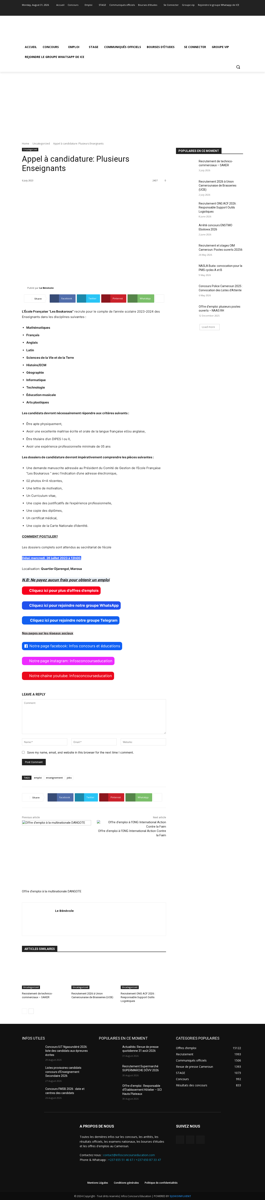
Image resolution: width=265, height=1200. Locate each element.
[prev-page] (24, 1011)
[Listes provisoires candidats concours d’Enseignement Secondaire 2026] (32, 1073)
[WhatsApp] (200, 1140)
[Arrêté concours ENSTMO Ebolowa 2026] (186, 230)
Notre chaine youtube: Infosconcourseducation (70, 676)
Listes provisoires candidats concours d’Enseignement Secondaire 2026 (63, 1071)
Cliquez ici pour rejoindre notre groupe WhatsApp (74, 605)
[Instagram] (234, 10)
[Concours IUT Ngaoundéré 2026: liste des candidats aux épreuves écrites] (32, 1052)
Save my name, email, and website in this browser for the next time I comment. (80, 752)
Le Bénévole (46, 287)
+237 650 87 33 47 (148, 1160)
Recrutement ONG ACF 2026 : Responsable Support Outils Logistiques (138, 997)
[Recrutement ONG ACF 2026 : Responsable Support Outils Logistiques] (143, 973)
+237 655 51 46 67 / (122, 1160)
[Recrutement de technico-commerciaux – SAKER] (44, 973)
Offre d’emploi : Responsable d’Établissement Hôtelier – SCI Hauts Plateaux (142, 1089)
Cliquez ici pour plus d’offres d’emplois (64, 590)
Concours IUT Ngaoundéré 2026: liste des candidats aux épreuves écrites (66, 1051)
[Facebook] (229, 10)
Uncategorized (41, 143)
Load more (208, 327)
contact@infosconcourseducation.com (129, 1155)
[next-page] (31, 1011)
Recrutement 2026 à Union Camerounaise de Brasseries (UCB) (217, 185)
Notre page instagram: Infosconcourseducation (70, 661)
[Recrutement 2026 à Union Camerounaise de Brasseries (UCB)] (94, 973)
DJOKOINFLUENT (180, 1196)
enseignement (54, 777)
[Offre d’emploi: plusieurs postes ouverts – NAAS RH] (186, 312)
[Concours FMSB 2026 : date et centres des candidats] (32, 1094)
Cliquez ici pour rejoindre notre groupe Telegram (73, 620)
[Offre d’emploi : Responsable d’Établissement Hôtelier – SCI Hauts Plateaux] (109, 1091)
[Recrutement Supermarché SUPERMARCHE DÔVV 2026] (109, 1071)
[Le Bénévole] (24, 288)
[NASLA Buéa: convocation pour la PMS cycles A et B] (186, 271)
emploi (38, 777)
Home (25, 143)
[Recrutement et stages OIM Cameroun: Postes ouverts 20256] (186, 251)
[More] (159, 298)
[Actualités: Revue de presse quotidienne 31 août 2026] (109, 1052)
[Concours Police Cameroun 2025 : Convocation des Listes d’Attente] (186, 291)
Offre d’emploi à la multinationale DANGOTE (51, 891)
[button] (238, 67)
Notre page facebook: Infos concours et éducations (74, 646)
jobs (69, 777)
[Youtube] (240, 10)
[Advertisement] (132, 103)
